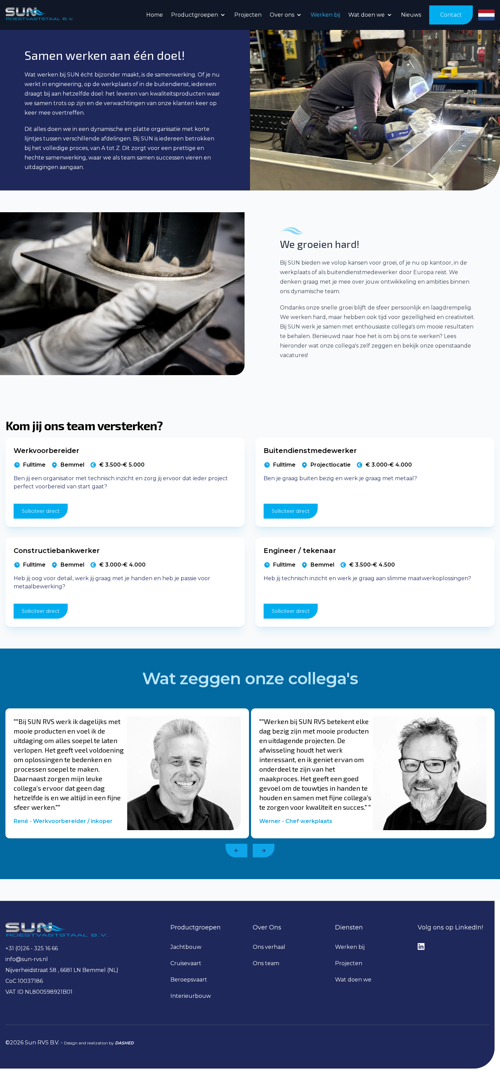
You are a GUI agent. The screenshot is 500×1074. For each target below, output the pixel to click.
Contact (451, 15)
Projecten (348, 963)
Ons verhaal (269, 947)
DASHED (124, 1042)
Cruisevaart (185, 963)
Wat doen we (353, 979)
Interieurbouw (190, 996)
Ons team (266, 963)
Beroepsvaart (188, 979)
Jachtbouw (185, 947)
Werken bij (350, 947)
